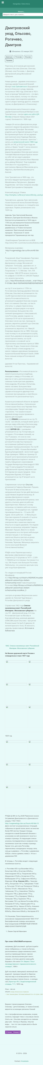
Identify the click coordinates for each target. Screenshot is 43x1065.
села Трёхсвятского (19, 86)
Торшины (9, 60)
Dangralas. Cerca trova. (21, 4)
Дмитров (9, 57)
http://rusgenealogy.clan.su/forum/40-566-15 (22, 823)
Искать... (21, 12)
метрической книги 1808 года (25, 142)
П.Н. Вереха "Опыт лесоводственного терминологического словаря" (20, 963)
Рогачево (18, 57)
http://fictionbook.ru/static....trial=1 (24, 281)
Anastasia (24, 1061)
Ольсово (28, 57)
